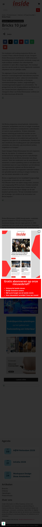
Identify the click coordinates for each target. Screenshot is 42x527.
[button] (39, 231)
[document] (21, 263)
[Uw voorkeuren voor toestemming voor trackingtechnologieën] (3, 523)
